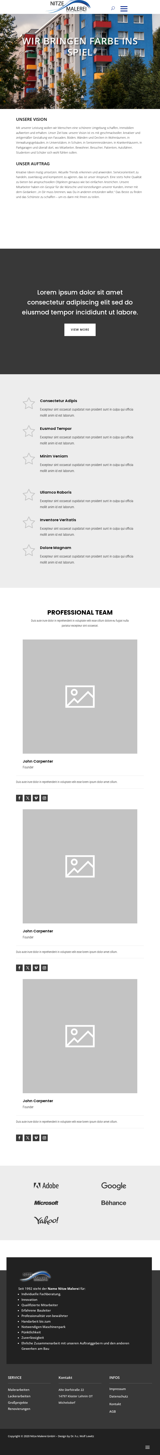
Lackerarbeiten (19, 1396)
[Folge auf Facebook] (19, 798)
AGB (112, 1411)
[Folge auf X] (27, 798)
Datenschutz (118, 1396)
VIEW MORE (80, 330)
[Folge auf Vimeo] (36, 798)
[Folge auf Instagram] (44, 798)
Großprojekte (18, 1402)
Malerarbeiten (18, 1390)
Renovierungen (19, 1409)
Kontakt (115, 1404)
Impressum (117, 1389)
